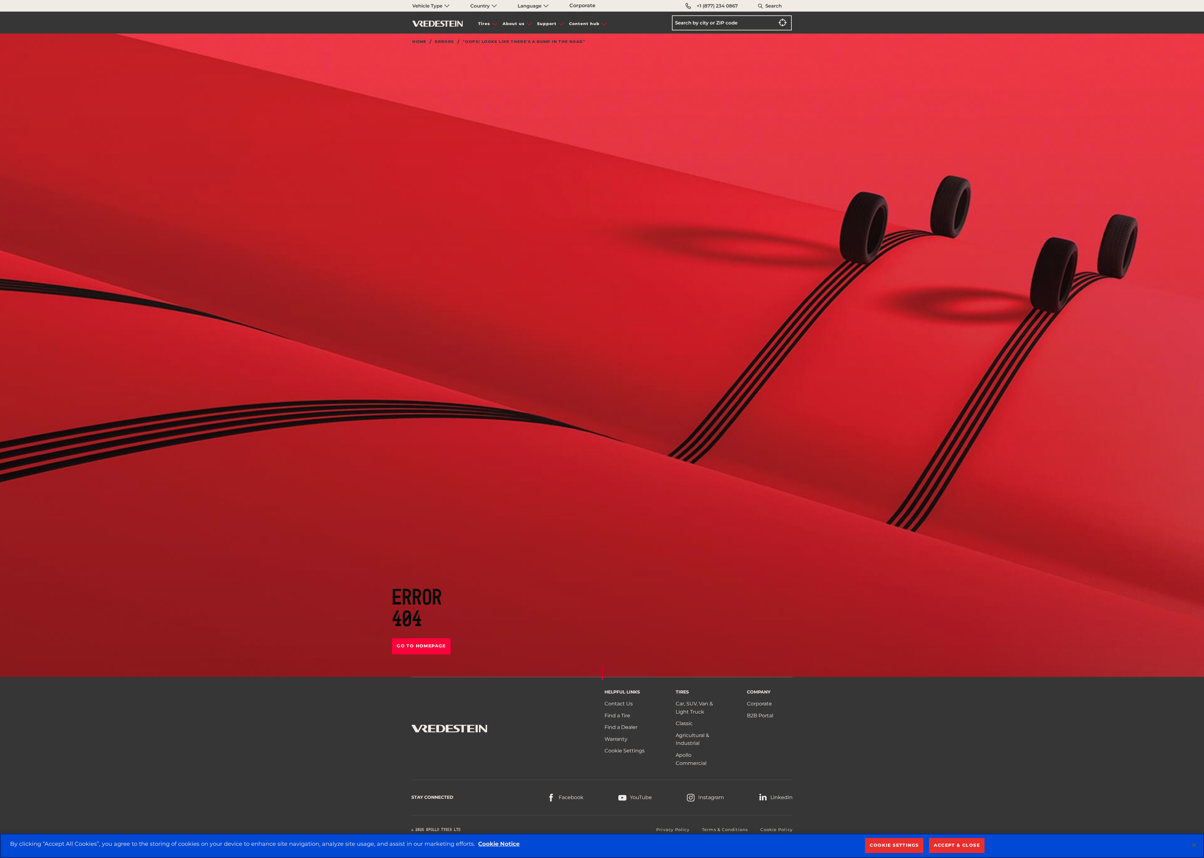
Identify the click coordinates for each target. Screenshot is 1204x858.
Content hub (584, 23)
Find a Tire (617, 716)
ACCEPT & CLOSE (957, 845)
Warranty (616, 739)
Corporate (582, 5)
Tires (484, 23)
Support (547, 23)
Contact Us (619, 704)
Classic (684, 723)
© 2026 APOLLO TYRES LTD (436, 830)
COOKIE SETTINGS (894, 845)
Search (773, 6)
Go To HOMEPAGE (421, 646)
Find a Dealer (621, 727)
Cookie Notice (499, 843)
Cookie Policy (776, 829)
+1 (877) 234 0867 (717, 6)
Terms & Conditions (725, 829)
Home (419, 41)
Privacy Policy (672, 829)
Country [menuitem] (480, 6)
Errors (444, 41)
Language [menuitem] (530, 6)
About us (514, 23)
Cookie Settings (625, 751)
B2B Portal (760, 716)
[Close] (1194, 845)
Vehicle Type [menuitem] (428, 6)
